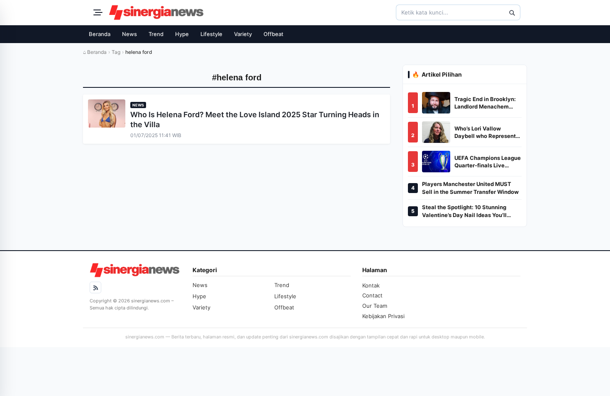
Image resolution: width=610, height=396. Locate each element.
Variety (243, 34)
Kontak (371, 285)
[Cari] (511, 12)
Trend (156, 34)
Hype (182, 34)
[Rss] (95, 287)
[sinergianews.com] (156, 12)
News (129, 34)
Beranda (99, 34)
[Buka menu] (97, 12)
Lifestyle (211, 34)
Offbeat (273, 34)
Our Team (374, 305)
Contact (372, 295)
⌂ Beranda (95, 52)
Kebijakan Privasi (383, 316)
